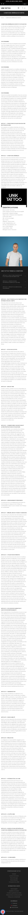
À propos (14, 874)
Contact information (14, 876)
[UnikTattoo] (6, 8)
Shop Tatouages (14, 878)
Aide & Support (14, 888)
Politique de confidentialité (14, 897)
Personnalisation (14, 880)
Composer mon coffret (14, 882)
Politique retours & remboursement (14, 895)
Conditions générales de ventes (14, 893)
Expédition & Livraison (14, 891)
